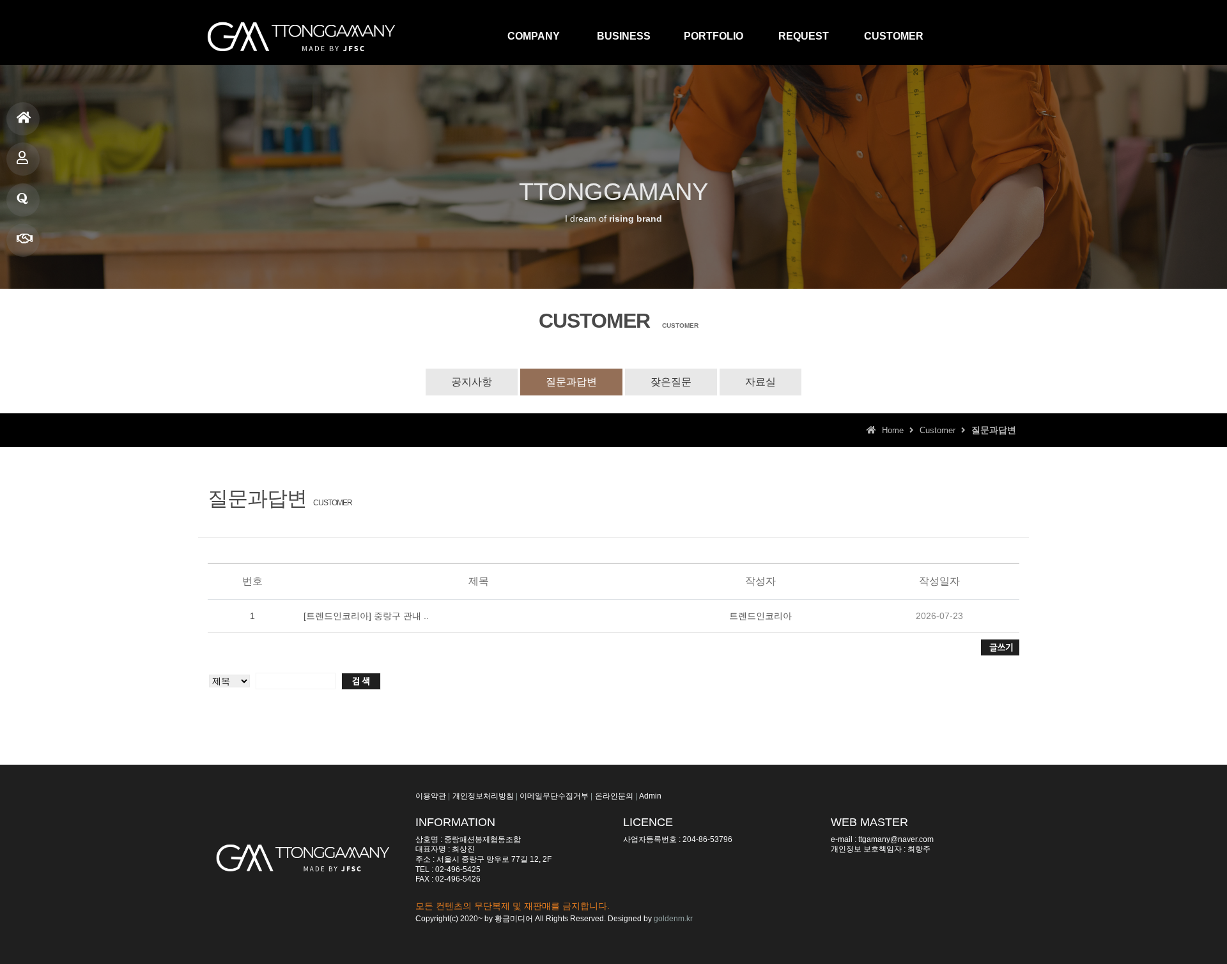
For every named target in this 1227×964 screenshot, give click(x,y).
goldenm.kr (673, 918)
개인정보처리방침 (483, 796)
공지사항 (471, 381)
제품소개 (23, 159)
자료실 (760, 381)
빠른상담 (23, 240)
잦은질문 (671, 381)
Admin (650, 796)
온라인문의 (614, 796)
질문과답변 (23, 200)
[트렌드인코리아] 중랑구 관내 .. (366, 616)
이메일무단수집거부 (554, 796)
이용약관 (430, 796)
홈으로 (23, 118)
